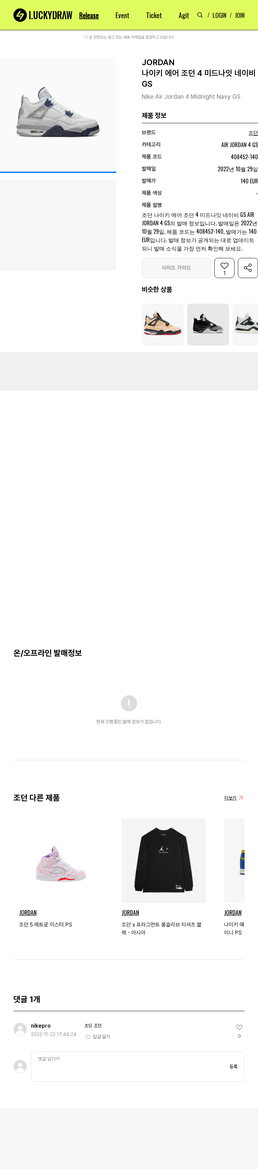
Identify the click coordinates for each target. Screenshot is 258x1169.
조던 (253, 133)
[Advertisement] (129, 371)
